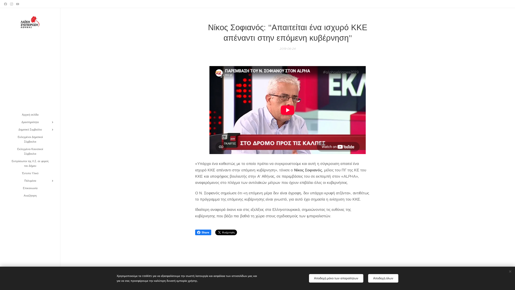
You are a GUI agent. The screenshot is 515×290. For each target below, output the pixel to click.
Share (205, 232)
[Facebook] (5, 4)
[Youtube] (17, 4)
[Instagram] (11, 4)
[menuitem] (30, 114)
